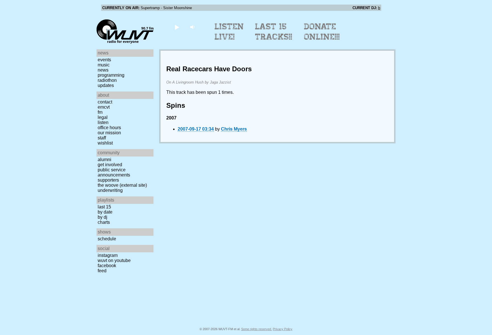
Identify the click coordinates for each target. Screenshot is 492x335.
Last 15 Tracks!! (273, 31)
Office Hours (109, 127)
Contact (105, 102)
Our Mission (109, 132)
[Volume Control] (192, 27)
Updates (106, 85)
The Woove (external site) (122, 185)
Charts (104, 222)
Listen (103, 122)
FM (100, 112)
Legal (103, 117)
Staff (102, 137)
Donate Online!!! (322, 31)
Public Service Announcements (114, 172)
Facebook (107, 265)
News (103, 70)
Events (104, 59)
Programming (111, 75)
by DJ (102, 217)
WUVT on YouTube (114, 260)
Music (104, 64)
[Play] (176, 27)
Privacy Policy (282, 329)
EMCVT (104, 107)
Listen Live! (229, 31)
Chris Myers (234, 129)
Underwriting (110, 190)
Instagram (108, 255)
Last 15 (104, 206)
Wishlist (105, 143)
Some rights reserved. (256, 329)
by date (105, 212)
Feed (102, 270)
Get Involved (110, 164)
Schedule (107, 238)
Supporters (108, 180)
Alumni (104, 159)
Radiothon (107, 80)
